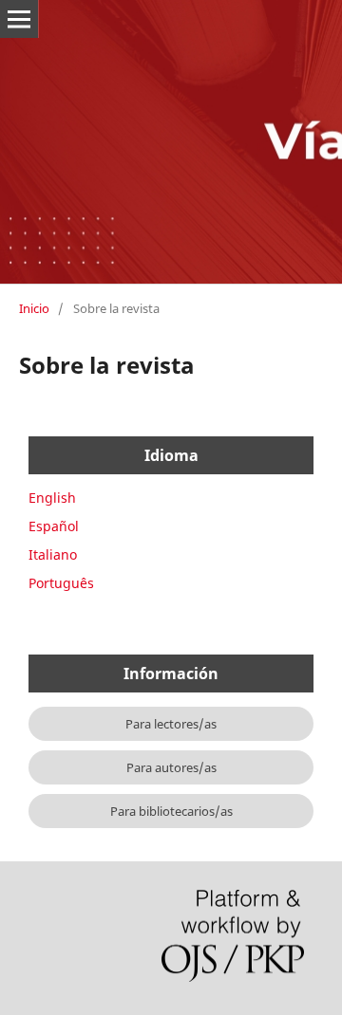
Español (53, 526)
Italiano (52, 554)
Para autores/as (171, 767)
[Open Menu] (19, 19)
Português (61, 583)
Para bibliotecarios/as (171, 811)
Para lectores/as (171, 723)
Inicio (34, 308)
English (52, 498)
